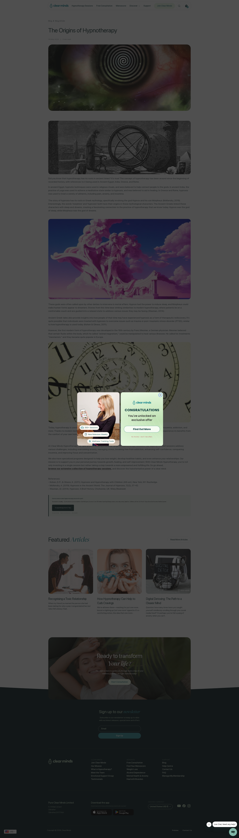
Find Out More (142, 429)
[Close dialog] (160, 395)
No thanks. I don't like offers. (141, 437)
